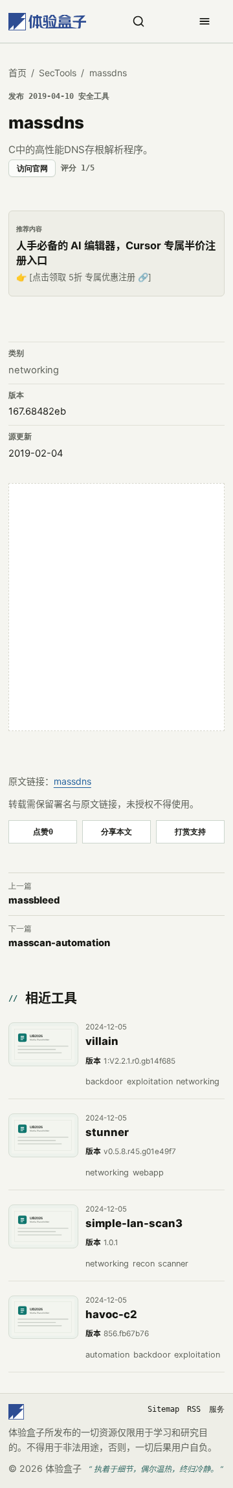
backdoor (104, 1081)
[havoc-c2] (43, 1317)
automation (107, 1354)
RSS (194, 1409)
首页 (17, 72)
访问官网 (32, 168)
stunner (107, 1132)
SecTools (57, 72)
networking (33, 370)
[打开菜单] (204, 21)
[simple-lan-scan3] (43, 1226)
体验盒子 (63, 1468)
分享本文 (116, 831)
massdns (72, 781)
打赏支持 (190, 831)
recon (144, 1263)
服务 (217, 1409)
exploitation (150, 1081)
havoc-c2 (111, 1314)
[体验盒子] (47, 22)
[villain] (43, 1044)
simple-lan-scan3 (134, 1223)
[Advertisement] (116, 607)
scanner (173, 1263)
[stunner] (43, 1135)
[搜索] (138, 21)
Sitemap (163, 1409)
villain (101, 1041)
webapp (148, 1172)
